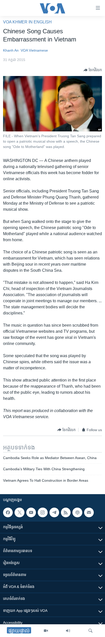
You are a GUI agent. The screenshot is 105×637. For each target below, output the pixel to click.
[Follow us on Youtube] (31, 512)
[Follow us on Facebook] (8, 512)
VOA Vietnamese (34, 50)
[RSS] (66, 512)
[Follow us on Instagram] (42, 512)
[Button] (93, 70)
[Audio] (68, 630)
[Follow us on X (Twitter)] (19, 512)
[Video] (46, 630)
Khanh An (11, 50)
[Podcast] (77, 512)
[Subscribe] (89, 512)
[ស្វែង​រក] (90, 630)
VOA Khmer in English (27, 22)
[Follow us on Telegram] (54, 512)
